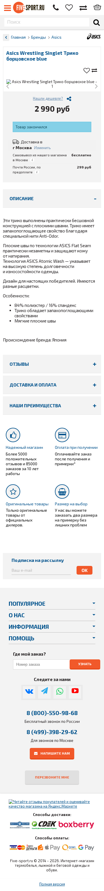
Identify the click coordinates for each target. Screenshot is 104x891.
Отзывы (19, 364)
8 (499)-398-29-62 (52, 731)
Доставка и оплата (33, 384)
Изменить (42, 148)
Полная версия (52, 884)
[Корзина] (97, 7)
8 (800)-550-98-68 (52, 712)
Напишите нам (55, 753)
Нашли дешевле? (48, 98)
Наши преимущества (35, 405)
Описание (22, 198)
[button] (7, 87)
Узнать (85, 664)
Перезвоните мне (52, 777)
